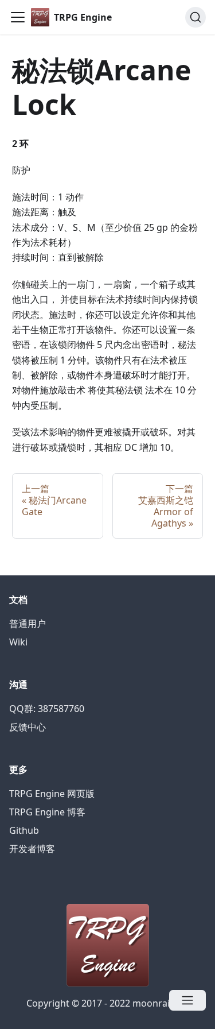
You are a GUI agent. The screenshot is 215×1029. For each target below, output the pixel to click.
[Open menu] (187, 1000)
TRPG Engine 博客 (47, 812)
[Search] (195, 17)
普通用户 (27, 623)
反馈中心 (27, 727)
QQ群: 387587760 (46, 708)
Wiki (18, 642)
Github (24, 830)
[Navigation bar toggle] (17, 17)
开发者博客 (32, 848)
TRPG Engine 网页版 (52, 793)
